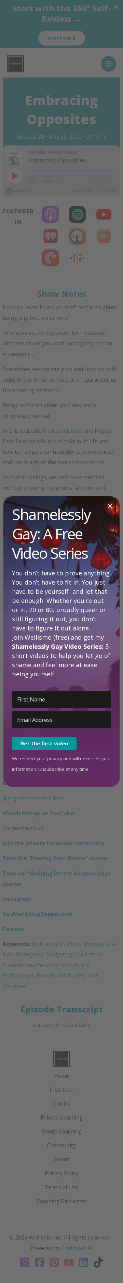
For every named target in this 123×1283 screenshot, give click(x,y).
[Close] (110, 506)
